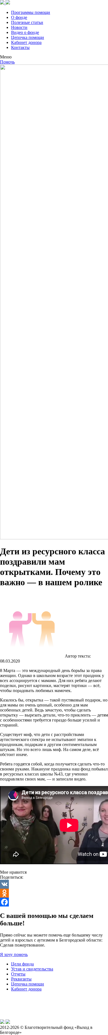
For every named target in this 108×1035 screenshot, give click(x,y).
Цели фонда (22, 964)
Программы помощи (30, 12)
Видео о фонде (25, 32)
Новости (19, 27)
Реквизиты (21, 979)
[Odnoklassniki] (54, 893)
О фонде (19, 17)
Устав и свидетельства (32, 969)
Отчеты (18, 974)
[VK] (54, 884)
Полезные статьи (27, 22)
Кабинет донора (26, 42)
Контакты (20, 47)
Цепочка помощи (27, 37)
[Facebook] (54, 902)
